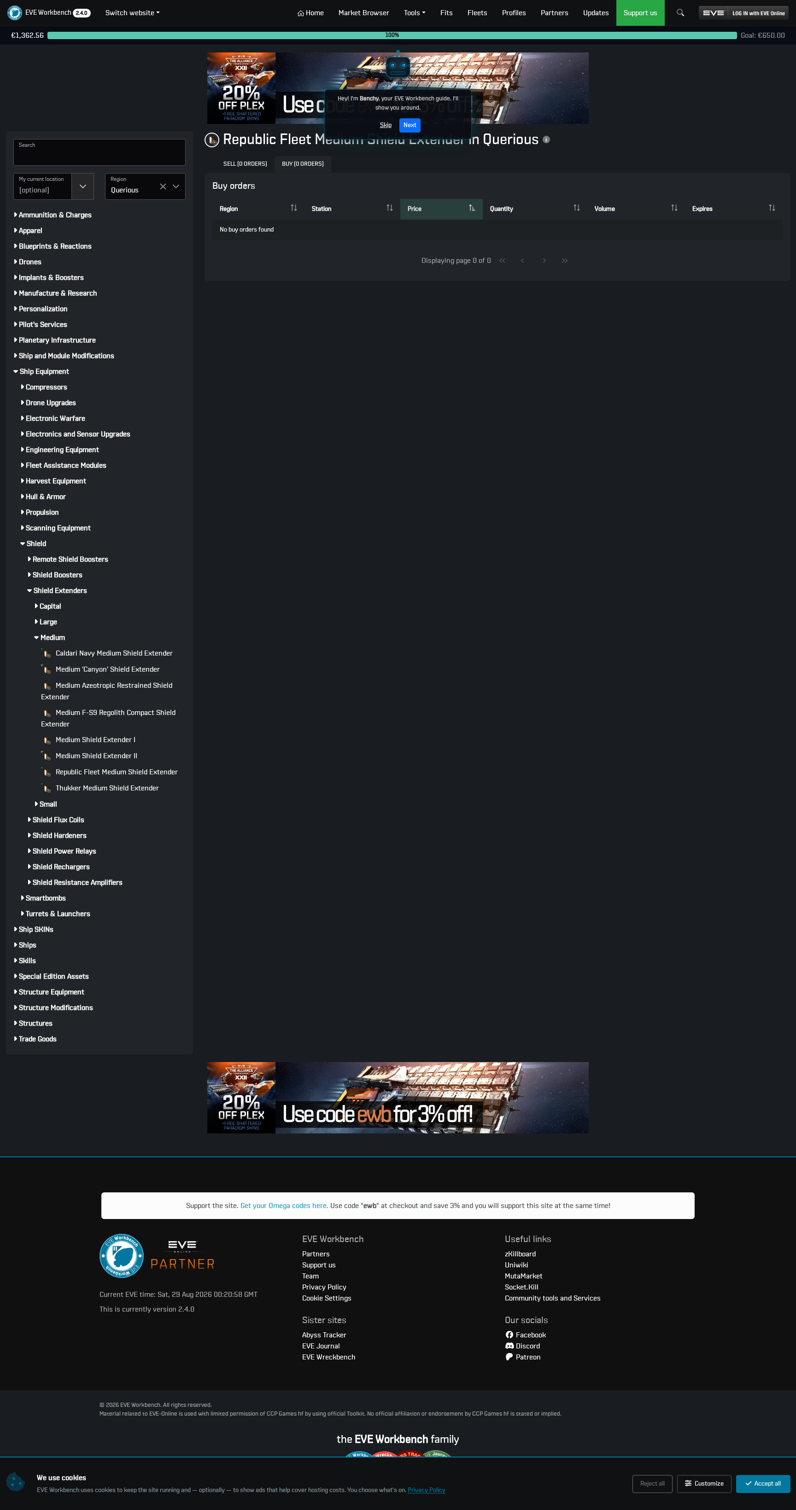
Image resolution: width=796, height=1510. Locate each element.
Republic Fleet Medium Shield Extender (116, 772)
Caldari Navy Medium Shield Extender (113, 653)
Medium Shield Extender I (94, 739)
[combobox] (42, 186)
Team (310, 1276)
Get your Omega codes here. (284, 1205)
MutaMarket (524, 1276)
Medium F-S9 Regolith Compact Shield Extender (108, 718)
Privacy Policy (426, 1490)
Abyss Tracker (324, 1335)
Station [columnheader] (321, 209)
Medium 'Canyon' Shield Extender (107, 669)
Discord (527, 1346)
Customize (708, 1484)
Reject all (652, 1484)
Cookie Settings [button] (326, 1298)
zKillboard (520, 1254)
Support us (319, 1265)
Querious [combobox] (125, 190)
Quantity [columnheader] (501, 209)
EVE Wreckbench (329, 1357)
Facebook (530, 1335)
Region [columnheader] (229, 209)
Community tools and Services (553, 1298)
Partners (316, 1254)
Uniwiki (516, 1265)
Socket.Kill (521, 1287)
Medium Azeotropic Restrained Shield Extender (106, 691)
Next (410, 125)
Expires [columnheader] (702, 209)
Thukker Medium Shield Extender (106, 788)
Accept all (767, 1484)
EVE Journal (321, 1346)
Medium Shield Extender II (95, 756)
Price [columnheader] (414, 209)
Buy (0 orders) (303, 164)
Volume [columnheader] (605, 209)
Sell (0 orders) (245, 164)
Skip (386, 125)
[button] (49, 13)
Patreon (527, 1357)
